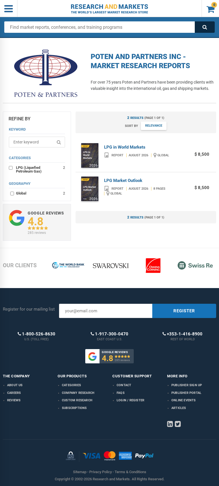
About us (15, 385)
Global (40, 193)
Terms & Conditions (130, 472)
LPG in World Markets (124, 147)
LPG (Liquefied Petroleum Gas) (40, 169)
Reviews (14, 400)
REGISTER (184, 310)
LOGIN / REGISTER (130, 400)
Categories (71, 385)
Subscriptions (74, 408)
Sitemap (79, 472)
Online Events (183, 400)
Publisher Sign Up (186, 385)
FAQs (121, 393)
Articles (178, 408)
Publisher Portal (186, 393)
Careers (14, 393)
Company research (78, 393)
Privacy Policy (100, 472)
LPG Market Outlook (123, 180)
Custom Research (77, 400)
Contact (124, 385)
